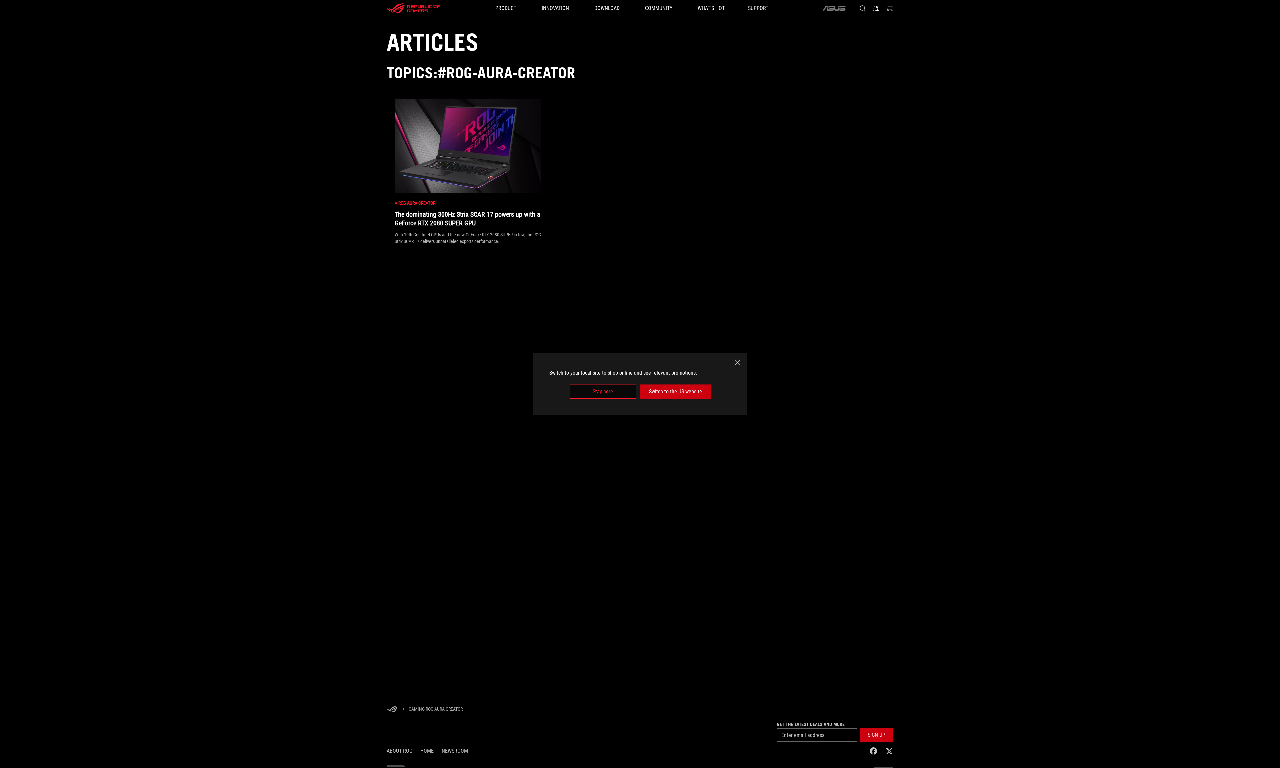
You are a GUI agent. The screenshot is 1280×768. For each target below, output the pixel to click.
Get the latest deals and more (811, 724)
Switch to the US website (675, 391)
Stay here (603, 391)
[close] (737, 363)
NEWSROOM (455, 751)
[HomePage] (392, 709)
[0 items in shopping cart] (889, 8)
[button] (876, 735)
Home (427, 751)
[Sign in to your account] (876, 8)
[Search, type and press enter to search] (863, 8)
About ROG (399, 751)
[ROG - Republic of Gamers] (413, 8)
